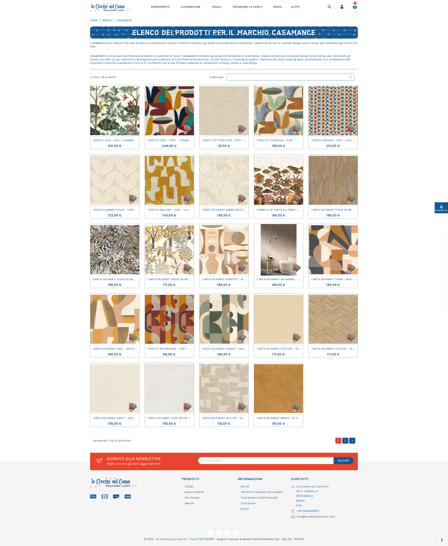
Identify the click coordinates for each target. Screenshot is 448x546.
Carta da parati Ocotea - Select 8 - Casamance (346, 349)
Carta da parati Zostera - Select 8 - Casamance (292, 349)
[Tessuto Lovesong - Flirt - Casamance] (278, 110)
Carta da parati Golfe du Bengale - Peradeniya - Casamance (191, 279)
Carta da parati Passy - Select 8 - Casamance (126, 418)
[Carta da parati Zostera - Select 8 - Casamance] (278, 319)
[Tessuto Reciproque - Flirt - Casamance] (169, 319)
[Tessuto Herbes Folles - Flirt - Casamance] (114, 180)
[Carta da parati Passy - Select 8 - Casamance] (114, 388)
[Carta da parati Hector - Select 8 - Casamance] (224, 388)
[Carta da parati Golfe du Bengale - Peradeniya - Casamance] (169, 249)
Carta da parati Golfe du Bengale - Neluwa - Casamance (351, 210)
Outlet (189, 486)
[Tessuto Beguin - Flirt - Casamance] (333, 110)
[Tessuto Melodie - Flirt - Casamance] (169, 180)
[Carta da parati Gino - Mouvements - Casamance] (114, 319)
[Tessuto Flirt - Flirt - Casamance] (169, 110)
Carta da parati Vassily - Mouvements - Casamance (239, 349)
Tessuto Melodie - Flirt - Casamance (174, 210)
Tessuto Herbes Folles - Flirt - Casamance (123, 210)
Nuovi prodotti (194, 492)
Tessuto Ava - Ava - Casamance (115, 140)
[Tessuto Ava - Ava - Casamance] (114, 110)
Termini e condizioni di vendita (262, 492)
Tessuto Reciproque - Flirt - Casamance (176, 349)
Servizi (245, 486)
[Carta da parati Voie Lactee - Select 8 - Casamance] (169, 388)
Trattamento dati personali (259, 497)
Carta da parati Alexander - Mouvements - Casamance (296, 279)
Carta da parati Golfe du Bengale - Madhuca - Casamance (135, 279)
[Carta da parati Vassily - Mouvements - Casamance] (224, 319)
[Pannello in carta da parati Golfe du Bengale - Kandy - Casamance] (278, 180)
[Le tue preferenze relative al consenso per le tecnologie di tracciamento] (442, 540)
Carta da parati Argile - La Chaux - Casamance (290, 418)
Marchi (189, 503)
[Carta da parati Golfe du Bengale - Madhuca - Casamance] (114, 249)
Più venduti (192, 497)
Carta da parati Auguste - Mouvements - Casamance (240, 279)
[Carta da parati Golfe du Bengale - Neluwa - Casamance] (333, 180)
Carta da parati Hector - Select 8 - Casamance (236, 418)
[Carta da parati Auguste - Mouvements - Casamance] (224, 249)
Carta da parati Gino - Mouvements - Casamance (128, 349)
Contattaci (248, 503)
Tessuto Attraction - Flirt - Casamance (231, 140)
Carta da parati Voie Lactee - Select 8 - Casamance (185, 418)
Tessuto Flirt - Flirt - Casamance (172, 140)
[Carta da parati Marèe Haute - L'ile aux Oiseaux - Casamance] (224, 180)
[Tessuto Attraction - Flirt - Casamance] (224, 110)
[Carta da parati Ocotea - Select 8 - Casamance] (333, 319)
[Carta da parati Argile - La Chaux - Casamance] (278, 388)
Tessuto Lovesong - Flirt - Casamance (285, 140)
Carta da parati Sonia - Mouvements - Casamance (347, 279)
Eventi (245, 509)
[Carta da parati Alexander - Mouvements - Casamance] (278, 249)
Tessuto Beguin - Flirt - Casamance (336, 140)
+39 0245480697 (307, 511)
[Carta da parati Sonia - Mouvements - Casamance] (333, 249)
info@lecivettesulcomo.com (315, 516)
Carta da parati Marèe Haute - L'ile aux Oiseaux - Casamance (245, 210)
